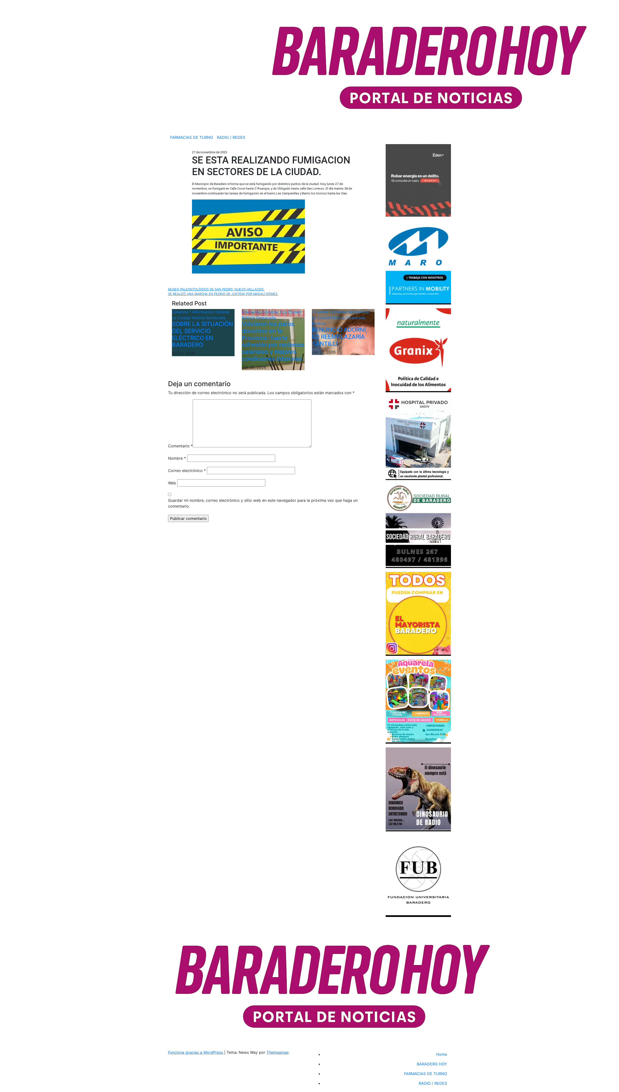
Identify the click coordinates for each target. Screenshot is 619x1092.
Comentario (180, 445)
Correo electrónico (187, 470)
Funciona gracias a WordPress (196, 1052)
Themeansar (277, 1052)
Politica (318, 323)
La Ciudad (182, 317)
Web (172, 482)
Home (441, 1054)
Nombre (177, 458)
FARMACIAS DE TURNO (191, 137)
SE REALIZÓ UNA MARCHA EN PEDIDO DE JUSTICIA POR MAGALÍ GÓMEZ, (223, 294)
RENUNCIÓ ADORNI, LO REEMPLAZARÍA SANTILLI (339, 336)
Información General (210, 312)
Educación (252, 312)
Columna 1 (182, 312)
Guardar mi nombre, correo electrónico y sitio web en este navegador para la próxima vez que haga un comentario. (263, 503)
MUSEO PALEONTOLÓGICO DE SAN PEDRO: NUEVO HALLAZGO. (216, 289)
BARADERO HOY (432, 1064)
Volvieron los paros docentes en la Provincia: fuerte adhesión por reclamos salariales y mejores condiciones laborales (273, 341)
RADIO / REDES (231, 137)
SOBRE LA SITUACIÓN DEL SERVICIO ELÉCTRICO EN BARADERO (202, 334)
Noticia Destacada (209, 317)
